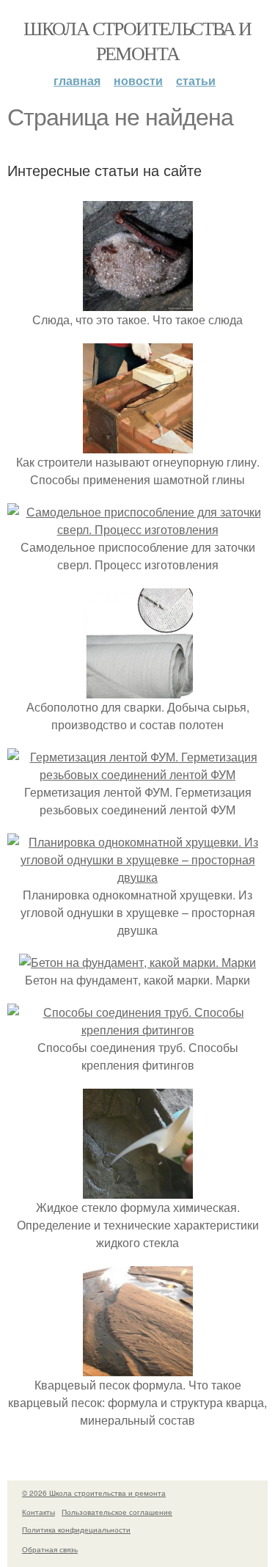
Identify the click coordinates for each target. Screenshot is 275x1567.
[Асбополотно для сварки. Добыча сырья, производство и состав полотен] (138, 689)
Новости (138, 80)
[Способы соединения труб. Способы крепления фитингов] (137, 1029)
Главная (77, 80)
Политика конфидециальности (76, 1529)
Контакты (38, 1512)
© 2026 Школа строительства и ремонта (94, 1493)
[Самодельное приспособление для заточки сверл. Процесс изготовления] (137, 529)
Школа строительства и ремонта (137, 40)
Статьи (196, 80)
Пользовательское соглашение (117, 1512)
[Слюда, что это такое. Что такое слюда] (138, 301)
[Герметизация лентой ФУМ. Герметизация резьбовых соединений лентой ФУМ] (137, 774)
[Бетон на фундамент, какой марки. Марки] (137, 962)
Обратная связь (50, 1549)
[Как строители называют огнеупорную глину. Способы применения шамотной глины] (138, 444)
